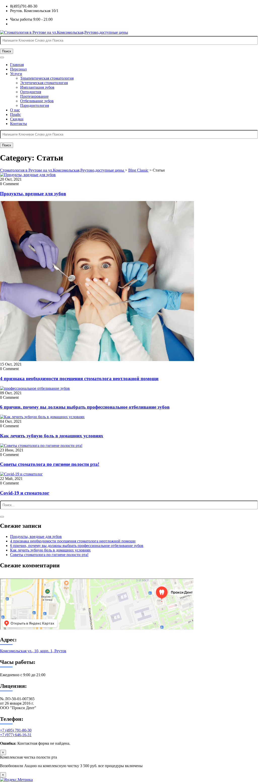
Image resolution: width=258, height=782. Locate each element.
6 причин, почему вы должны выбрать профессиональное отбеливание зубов (85, 407)
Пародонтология (34, 105)
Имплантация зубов (37, 87)
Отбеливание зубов (37, 101)
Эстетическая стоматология (44, 83)
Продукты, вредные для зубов (33, 193)
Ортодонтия (30, 92)
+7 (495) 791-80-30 (15, 730)
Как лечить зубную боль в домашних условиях (51, 435)
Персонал (18, 69)
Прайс (15, 114)
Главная (17, 64)
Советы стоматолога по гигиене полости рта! (49, 464)
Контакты (18, 123)
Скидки (16, 119)
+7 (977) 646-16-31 (15, 735)
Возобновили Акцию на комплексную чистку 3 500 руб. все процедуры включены (71, 766)
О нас (15, 110)
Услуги (16, 74)
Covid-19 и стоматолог (24, 493)
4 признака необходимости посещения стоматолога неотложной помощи (79, 378)
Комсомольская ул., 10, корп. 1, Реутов (33, 651)
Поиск (6, 51)
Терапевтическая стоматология (47, 78)
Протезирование (34, 96)
